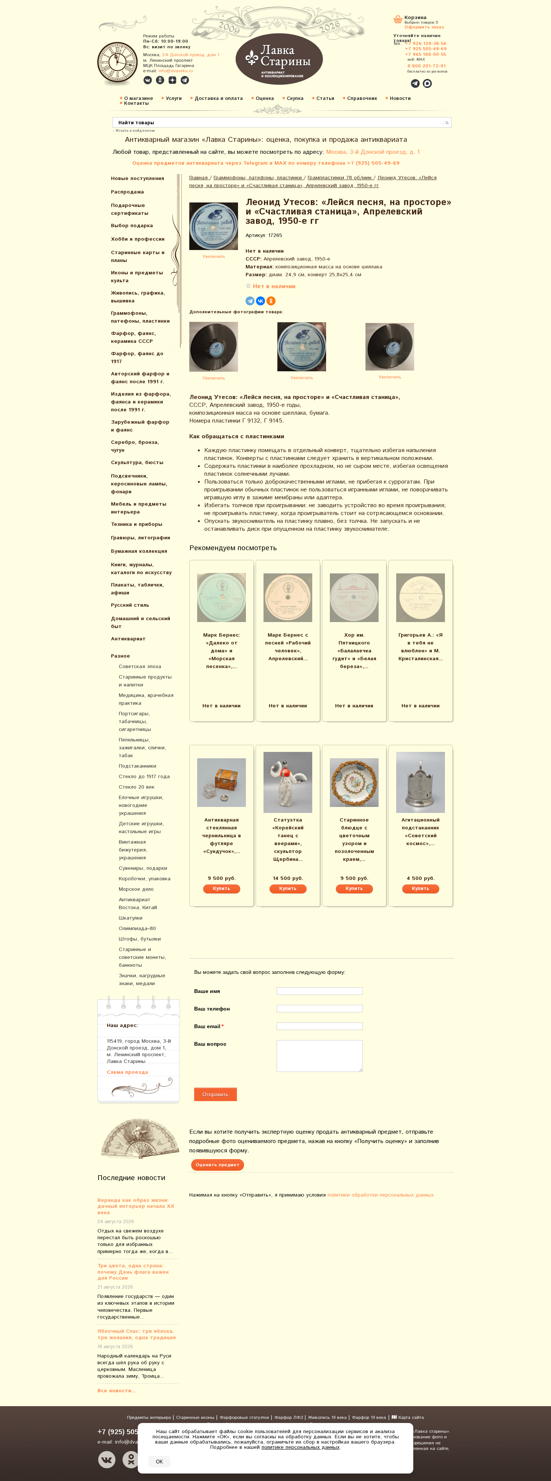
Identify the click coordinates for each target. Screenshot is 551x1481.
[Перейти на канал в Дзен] (172, 80)
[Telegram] (250, 300)
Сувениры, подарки (143, 868)
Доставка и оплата (219, 98)
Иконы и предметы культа (137, 276)
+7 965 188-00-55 (425, 54)
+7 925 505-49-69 (426, 49)
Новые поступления (137, 178)
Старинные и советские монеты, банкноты (142, 957)
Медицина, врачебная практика (146, 699)
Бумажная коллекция (139, 551)
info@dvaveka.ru (176, 71)
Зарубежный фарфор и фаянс (140, 426)
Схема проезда (127, 1072)
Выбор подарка (132, 225)
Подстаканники (137, 766)
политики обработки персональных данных (381, 1195)
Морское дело (136, 889)
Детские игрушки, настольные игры (141, 827)
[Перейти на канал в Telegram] (184, 80)
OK (159, 1462)
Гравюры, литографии (140, 538)
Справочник (362, 98)
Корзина (415, 18)
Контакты (136, 103)
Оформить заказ (424, 27)
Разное (120, 656)
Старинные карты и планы (138, 256)
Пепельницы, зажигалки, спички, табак (142, 747)
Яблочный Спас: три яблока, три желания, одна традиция (136, 1334)
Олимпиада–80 (137, 928)
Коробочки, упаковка (145, 879)
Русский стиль (130, 605)
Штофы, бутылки (140, 939)
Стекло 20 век (136, 787)
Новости (400, 98)
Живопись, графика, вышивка (138, 297)
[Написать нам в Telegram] (399, 79)
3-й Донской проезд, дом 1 (190, 55)
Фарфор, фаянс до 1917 (137, 357)
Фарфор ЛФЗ (289, 1417)
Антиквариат (128, 639)
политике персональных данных (301, 1447)
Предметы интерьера (149, 1417)
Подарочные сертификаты (129, 209)
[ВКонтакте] (260, 300)
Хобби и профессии (138, 239)
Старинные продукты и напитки (145, 681)
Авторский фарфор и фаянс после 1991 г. (140, 378)
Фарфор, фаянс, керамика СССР (133, 337)
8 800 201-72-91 (426, 66)
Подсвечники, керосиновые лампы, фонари (139, 484)
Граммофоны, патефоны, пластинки (140, 317)
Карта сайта (410, 1417)
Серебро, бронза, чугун (135, 446)
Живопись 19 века (328, 1417)
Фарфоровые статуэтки (245, 1417)
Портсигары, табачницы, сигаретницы (135, 721)
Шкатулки (130, 918)
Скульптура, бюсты (137, 462)
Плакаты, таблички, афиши (137, 589)
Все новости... (116, 1391)
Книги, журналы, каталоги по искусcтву (141, 568)
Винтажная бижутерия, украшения (133, 850)
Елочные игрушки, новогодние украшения (141, 805)
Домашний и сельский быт (140, 622)
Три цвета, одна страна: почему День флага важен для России (133, 1272)
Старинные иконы (196, 1417)
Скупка (295, 98)
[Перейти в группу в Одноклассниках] (160, 80)
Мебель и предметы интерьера (138, 508)
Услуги (174, 98)
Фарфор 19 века (369, 1417)
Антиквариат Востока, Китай (138, 903)
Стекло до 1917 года (144, 776)
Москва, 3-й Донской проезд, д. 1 (373, 152)
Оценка (265, 98)
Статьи (325, 98)
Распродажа (127, 192)
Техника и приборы (136, 524)
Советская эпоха (140, 666)
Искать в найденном (135, 130)
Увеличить (213, 256)
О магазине (138, 98)
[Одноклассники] (271, 300)
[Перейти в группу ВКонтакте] (147, 80)
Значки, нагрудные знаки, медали (142, 979)
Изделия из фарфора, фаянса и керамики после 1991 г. (141, 402)
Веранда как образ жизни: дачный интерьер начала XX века (135, 1206)
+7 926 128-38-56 (425, 43)
